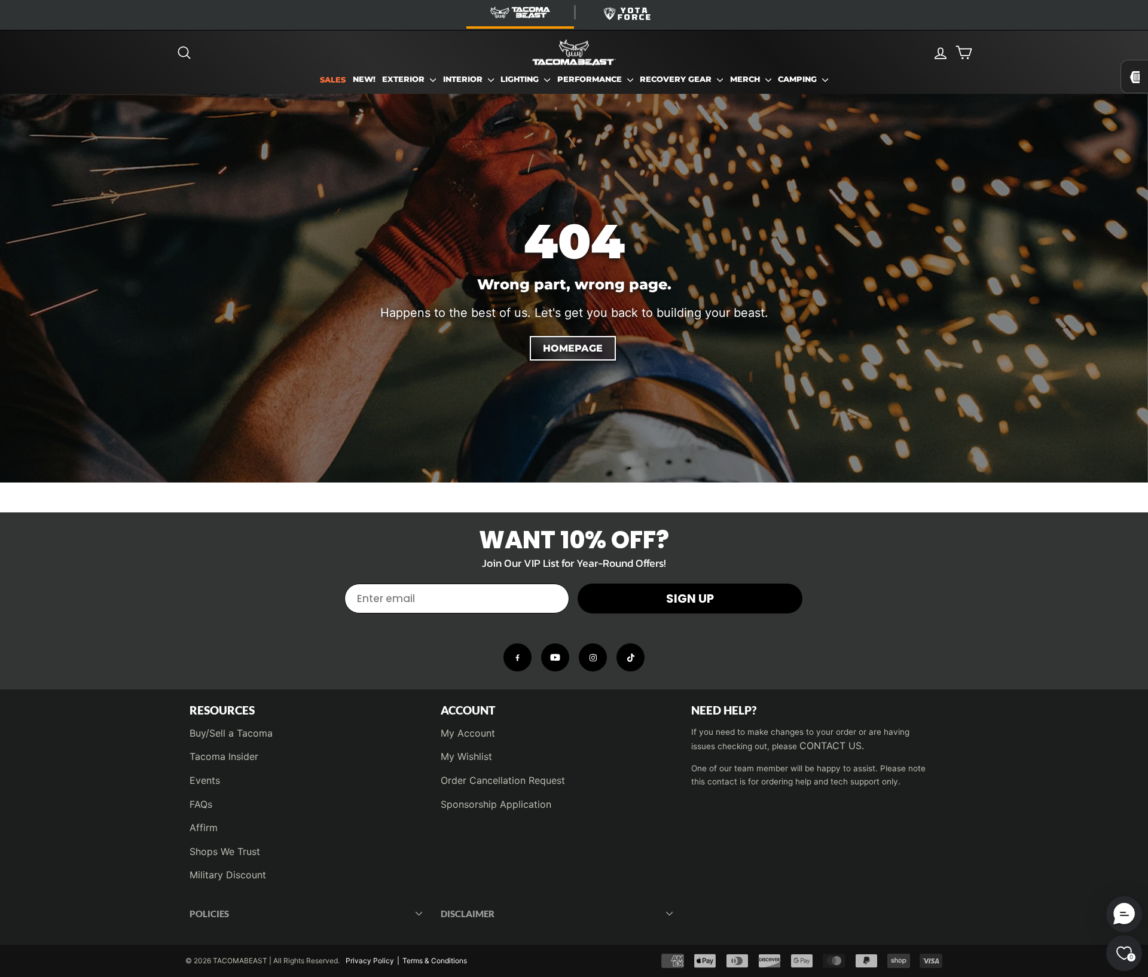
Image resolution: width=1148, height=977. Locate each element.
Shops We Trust (225, 851)
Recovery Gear (677, 79)
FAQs (201, 804)
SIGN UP (690, 598)
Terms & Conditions (434, 960)
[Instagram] (593, 657)
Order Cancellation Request (503, 780)
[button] (1124, 914)
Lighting (520, 79)
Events (205, 780)
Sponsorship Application (496, 804)
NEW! (364, 79)
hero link (19, 101)
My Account (468, 733)
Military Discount (228, 875)
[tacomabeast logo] (574, 52)
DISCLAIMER (467, 913)
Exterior (404, 79)
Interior (464, 79)
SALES (333, 79)
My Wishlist (466, 756)
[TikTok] (630, 657)
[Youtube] (555, 657)
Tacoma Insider (224, 756)
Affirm (204, 827)
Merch (746, 79)
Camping (798, 79)
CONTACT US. (831, 746)
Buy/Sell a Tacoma (231, 733)
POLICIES (209, 913)
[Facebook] (517, 657)
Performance (590, 79)
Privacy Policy (370, 960)
